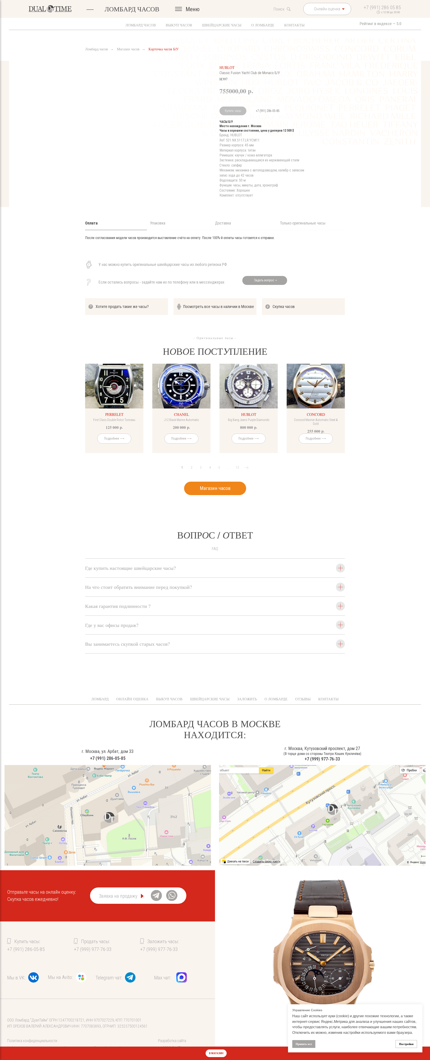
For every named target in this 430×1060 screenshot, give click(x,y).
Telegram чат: (109, 978)
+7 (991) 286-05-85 (268, 111)
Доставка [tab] (223, 223)
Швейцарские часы (221, 25)
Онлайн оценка (132, 699)
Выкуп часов (179, 25)
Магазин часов (128, 49)
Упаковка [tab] (157, 223)
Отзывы (303, 699)
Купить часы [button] (233, 111)
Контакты (294, 25)
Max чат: (162, 978)
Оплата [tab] (91, 223)
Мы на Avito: (60, 977)
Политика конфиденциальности (32, 1041)
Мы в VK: (16, 978)
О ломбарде (262, 25)
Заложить (247, 699)
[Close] (423, 1053)
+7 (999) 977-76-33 (322, 759)
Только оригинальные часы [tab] (302, 223)
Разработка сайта (172, 1041)
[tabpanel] (215, 244)
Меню (193, 9)
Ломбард (100, 699)
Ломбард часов (140, 25)
